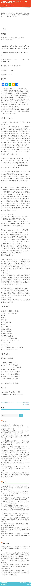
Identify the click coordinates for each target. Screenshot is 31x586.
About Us (11, 5)
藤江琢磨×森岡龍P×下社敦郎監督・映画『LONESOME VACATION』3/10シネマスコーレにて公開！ (15, 427)
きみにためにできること (8, 402)
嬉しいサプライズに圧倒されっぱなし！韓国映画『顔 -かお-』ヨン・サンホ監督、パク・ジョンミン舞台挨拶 (15, 494)
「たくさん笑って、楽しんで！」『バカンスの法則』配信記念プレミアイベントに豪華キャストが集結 (15, 488)
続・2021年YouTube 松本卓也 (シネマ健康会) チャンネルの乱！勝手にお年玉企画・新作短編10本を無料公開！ (15, 475)
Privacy (5, 5)
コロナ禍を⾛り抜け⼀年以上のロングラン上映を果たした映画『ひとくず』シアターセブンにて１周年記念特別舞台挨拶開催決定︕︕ (15, 455)
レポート (5, 482)
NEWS (4, 421)
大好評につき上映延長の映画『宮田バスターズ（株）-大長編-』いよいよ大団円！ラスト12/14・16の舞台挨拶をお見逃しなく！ (15, 449)
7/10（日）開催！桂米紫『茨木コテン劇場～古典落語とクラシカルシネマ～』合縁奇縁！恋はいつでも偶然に (15, 443)
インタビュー (19, 1)
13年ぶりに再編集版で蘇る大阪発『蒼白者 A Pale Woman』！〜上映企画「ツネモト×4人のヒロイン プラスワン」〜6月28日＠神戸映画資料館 (15, 508)
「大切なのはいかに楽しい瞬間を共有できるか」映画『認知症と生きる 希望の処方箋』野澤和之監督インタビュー (15, 572)
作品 (26, 1)
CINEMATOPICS (8, 2)
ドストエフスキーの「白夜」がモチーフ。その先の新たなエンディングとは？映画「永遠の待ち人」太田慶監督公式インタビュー (15, 555)
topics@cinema (6, 37)
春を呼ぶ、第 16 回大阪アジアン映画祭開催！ (13, 463)
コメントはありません (8, 39)
